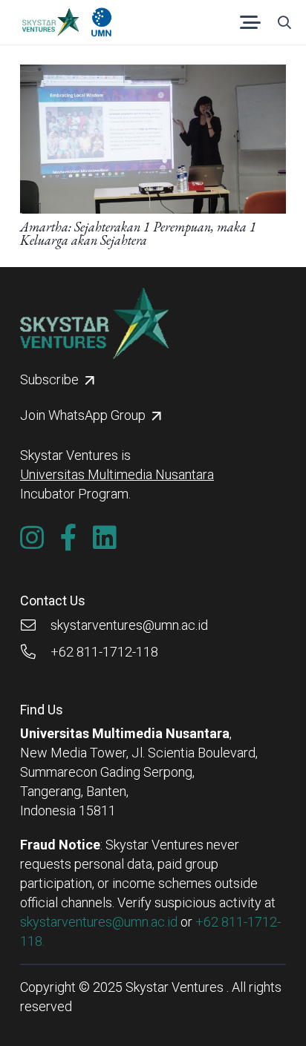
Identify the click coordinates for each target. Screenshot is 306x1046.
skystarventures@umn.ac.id (99, 922)
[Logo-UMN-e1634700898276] (101, 22)
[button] (250, 22)
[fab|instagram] (32, 537)
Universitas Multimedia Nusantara (117, 474)
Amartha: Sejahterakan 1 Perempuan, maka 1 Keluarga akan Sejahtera (138, 233)
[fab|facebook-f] (68, 537)
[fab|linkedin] (105, 537)
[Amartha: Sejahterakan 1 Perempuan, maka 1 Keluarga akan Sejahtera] (153, 74)
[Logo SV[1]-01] (50, 22)
